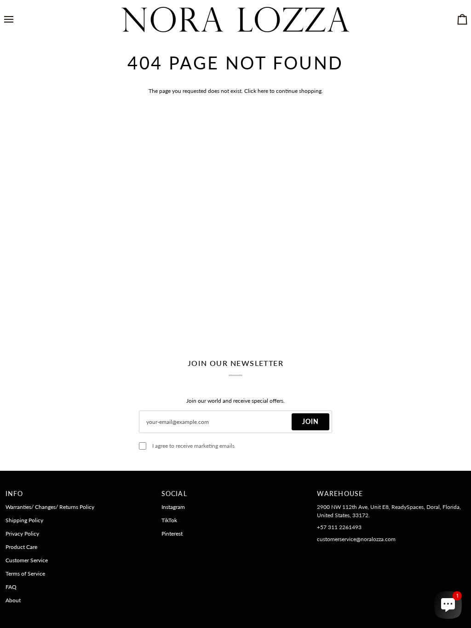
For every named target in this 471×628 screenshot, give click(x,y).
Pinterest (172, 533)
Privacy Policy (22, 533)
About (13, 600)
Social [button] (174, 493)
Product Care (21, 546)
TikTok (169, 520)
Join (310, 421)
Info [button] (14, 493)
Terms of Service (25, 573)
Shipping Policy (24, 520)
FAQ (11, 586)
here (263, 90)
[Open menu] (17, 19)
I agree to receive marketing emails (193, 445)
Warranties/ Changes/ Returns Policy (50, 506)
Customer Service (27, 560)
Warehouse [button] (340, 493)
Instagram (173, 506)
